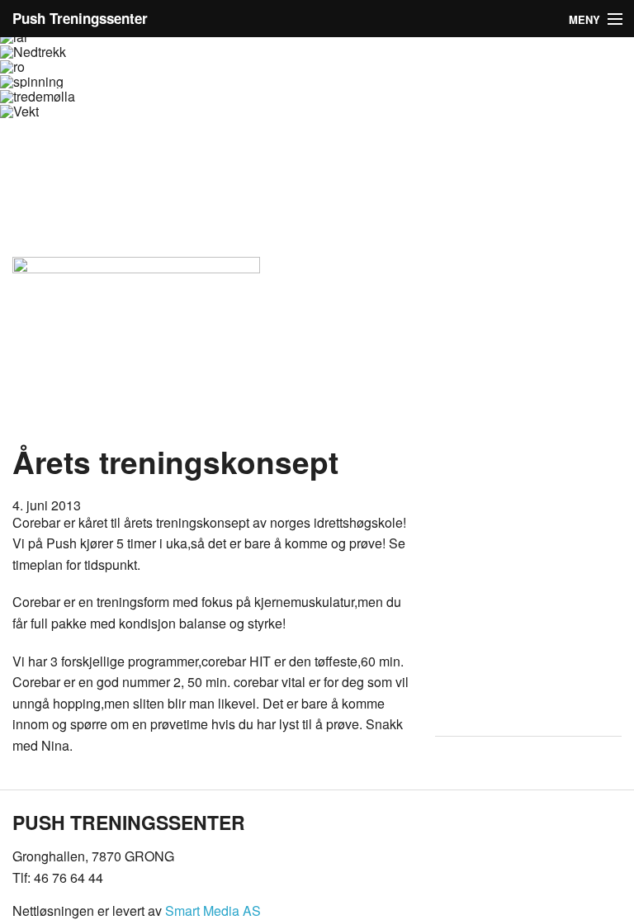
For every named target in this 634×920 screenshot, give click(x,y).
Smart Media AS (213, 910)
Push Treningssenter (80, 18)
